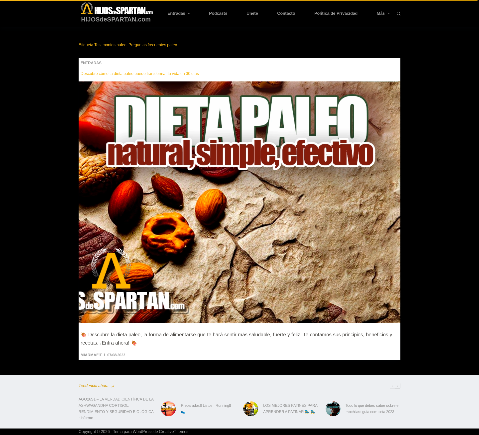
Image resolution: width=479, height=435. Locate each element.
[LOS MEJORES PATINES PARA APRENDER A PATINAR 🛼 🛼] (250, 408)
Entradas (176, 13)
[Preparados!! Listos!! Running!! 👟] (168, 408)
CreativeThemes (173, 432)
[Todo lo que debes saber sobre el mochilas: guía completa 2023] (333, 408)
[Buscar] (398, 13)
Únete (252, 13)
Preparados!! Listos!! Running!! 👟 (206, 408)
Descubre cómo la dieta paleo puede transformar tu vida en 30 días (140, 73)
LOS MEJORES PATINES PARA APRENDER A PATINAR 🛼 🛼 (290, 408)
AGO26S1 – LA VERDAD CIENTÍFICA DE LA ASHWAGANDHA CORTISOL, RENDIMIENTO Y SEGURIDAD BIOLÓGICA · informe (116, 408)
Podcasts (218, 13)
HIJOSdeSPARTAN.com (116, 19)
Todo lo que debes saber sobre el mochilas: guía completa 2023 (372, 408)
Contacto (286, 13)
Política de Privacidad (336, 13)
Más (381, 13)
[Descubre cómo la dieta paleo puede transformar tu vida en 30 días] (239, 202)
